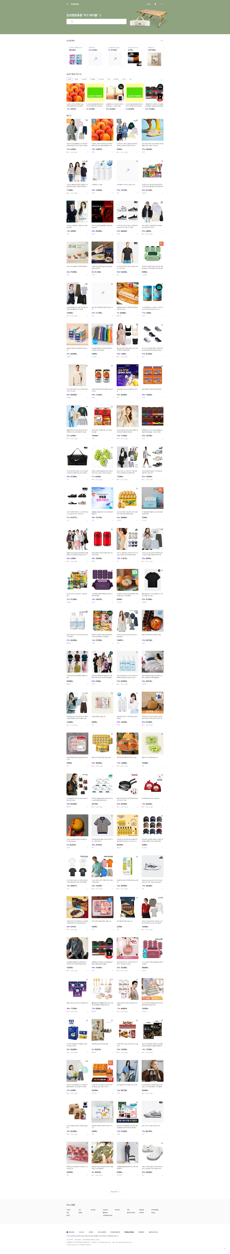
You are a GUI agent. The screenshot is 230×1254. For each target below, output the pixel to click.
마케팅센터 (141, 1232)
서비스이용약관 (102, 1232)
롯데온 (76, 79)
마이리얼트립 (154, 1210)
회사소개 (81, 1232)
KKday (153, 1213)
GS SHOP (101, 79)
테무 (128, 1210)
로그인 (148, 4)
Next (163, 56)
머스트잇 (93, 1210)
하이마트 (117, 1210)
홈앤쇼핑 (105, 1213)
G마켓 (69, 79)
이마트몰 (116, 79)
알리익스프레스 (131, 1213)
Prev (66, 56)
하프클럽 (92, 79)
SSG (130, 79)
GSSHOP (105, 1210)
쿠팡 (109, 79)
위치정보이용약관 (115, 1232)
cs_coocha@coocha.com (103, 1242)
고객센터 (90, 1232)
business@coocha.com (125, 1242)
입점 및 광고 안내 (153, 1232)
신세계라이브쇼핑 (107, 1215)
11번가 (124, 79)
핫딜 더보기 (114, 1192)
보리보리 (141, 1213)
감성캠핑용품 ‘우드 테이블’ (82, 15)
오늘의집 (84, 79)
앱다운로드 (72, 1232)
